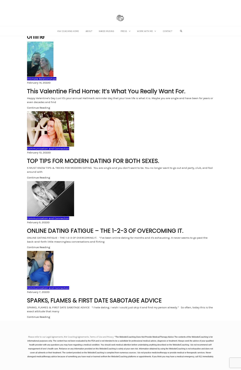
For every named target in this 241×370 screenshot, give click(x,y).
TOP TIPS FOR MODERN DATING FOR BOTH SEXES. (93, 161)
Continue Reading (38, 107)
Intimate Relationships (41, 78)
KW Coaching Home (68, 31)
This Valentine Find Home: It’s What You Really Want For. (106, 91)
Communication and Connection (48, 148)
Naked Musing (106, 31)
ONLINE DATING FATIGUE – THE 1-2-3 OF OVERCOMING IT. (105, 231)
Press (124, 31)
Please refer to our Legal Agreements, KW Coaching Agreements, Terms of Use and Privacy (71, 337)
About (89, 31)
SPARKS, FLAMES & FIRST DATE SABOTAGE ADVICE (94, 300)
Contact (167, 31)
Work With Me (145, 31)
